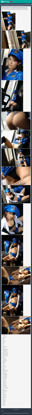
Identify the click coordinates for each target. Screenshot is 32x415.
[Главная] (7, 1)
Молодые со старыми (5, 370)
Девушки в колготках (5, 353)
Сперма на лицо (5, 391)
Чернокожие (4, 401)
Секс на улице (4, 386)
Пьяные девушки (5, 377)
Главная (2, 411)
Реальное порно (5, 378)
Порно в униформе (5, 374)
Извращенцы (4, 361)
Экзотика (4, 402)
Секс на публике (5, 385)
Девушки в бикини (5, 350)
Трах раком (4, 395)
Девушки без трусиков (5, 349)
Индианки (4, 362)
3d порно (4, 338)
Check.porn (17, 409)
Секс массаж (4, 382)
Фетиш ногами (4, 397)
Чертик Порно (4, 337)
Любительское (4, 366)
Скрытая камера (5, 390)
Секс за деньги (4, 381)
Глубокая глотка (5, 346)
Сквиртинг (4, 389)
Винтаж (3, 342)
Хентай (3, 398)
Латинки (4, 365)
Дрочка (3, 357)
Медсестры (4, 369)
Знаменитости (4, 358)
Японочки (4, 403)
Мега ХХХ (4, 405)
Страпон (4, 393)
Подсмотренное (5, 373)
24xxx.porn (14, 409)
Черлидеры (4, 399)
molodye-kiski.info (8, 413)
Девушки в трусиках (5, 354)
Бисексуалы (4, 341)
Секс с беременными (5, 387)
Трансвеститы (4, 394)
